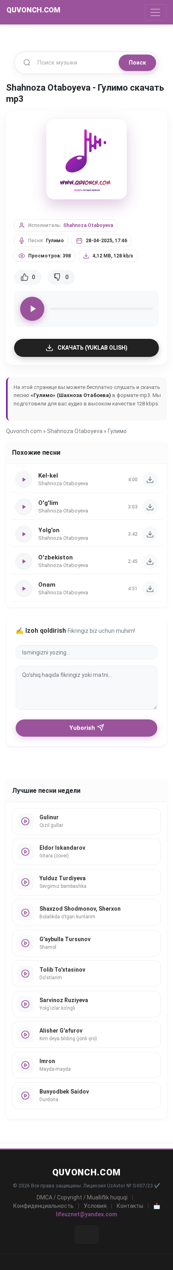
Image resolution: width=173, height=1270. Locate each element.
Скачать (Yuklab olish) (93, 347)
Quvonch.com (24, 431)
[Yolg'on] (150, 534)
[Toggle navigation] (155, 12)
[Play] (32, 309)
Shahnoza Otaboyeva (88, 225)
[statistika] (86, 1234)
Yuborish (82, 727)
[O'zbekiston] (150, 561)
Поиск (137, 62)
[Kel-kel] (150, 479)
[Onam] (150, 588)
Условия (95, 1206)
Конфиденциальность (43, 1206)
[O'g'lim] (150, 506)
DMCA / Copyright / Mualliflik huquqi (82, 1197)
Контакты (130, 1206)
